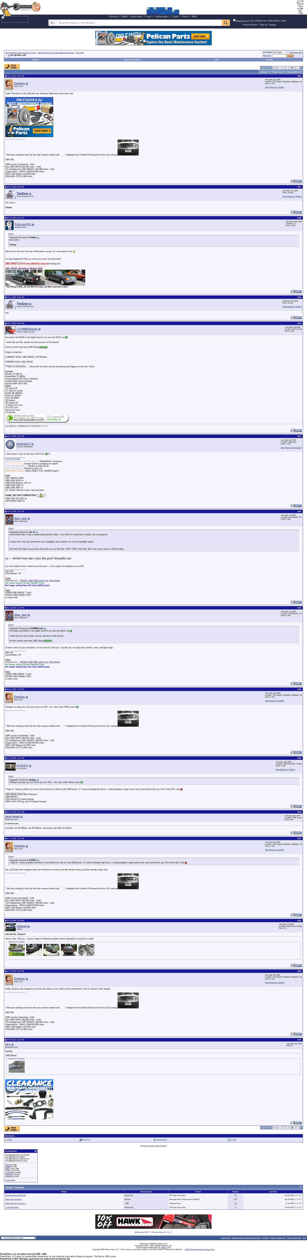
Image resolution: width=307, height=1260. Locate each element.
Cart (252, 20)
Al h (8, 1044)
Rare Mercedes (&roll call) (15, 1195)
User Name (267, 52)
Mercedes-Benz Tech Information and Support (56, 53)
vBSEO (163, 1247)
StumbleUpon (162, 1140)
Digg (10, 1140)
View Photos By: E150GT (285, 770)
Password (267, 56)
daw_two (20, 518)
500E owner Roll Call (13, 1199)
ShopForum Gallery (132, 60)
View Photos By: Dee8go (274, 87)
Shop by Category (268, 25)
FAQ (216, 60)
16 (285, 68)
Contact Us (225, 1238)
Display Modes (293, 72)
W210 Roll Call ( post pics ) (15, 1203)
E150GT (22, 765)
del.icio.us (86, 1140)
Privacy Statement (278, 1238)
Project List (261, 20)
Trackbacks (10, 1172)
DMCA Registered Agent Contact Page (200, 1249)
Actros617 (23, 443)
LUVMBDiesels (27, 329)
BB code (8, 1165)
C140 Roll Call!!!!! (12, 1207)
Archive (265, 1238)
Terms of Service (294, 1238)
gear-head (12, 816)
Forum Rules (10, 1180)
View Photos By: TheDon (292, 196)
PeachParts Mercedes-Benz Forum (22, 53)
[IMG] (7, 1168)
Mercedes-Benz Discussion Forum (246, 1238)
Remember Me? (296, 53)
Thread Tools (277, 72)
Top (304, 1238)
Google (233, 1140)
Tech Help (80, 53)
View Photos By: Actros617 (291, 448)
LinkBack (264, 72)
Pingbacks (9, 1174)
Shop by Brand (250, 25)
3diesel (22, 926)
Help (284, 20)
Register (35, 60)
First (275, 68)
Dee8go (19, 83)
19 (295, 68)
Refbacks (9, 1176)
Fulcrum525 (23, 224)
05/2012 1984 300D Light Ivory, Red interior (40, 580)
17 (289, 68)
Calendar (269, 60)
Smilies (8, 1167)
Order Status (274, 20)
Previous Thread (148, 1146)
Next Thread (161, 1146)
